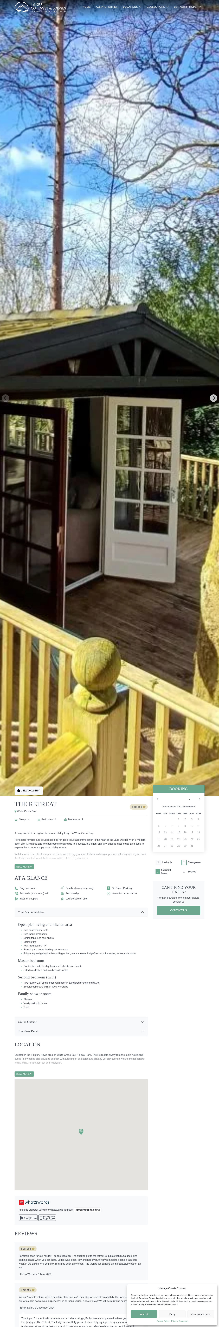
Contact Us (178, 910)
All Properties (107, 6)
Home (87, 6)
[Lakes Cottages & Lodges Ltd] (40, 7)
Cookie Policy (163, 1321)
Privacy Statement (179, 1321)
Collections (156, 6)
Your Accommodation (31, 912)
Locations (130, 6)
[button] (81, 1132)
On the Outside (27, 1022)
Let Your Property (188, 6)
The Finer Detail (28, 1031)
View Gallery (30, 790)
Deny (172, 1314)
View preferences (200, 1314)
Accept (144, 1314)
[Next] (213, 398)
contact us (178, 901)
